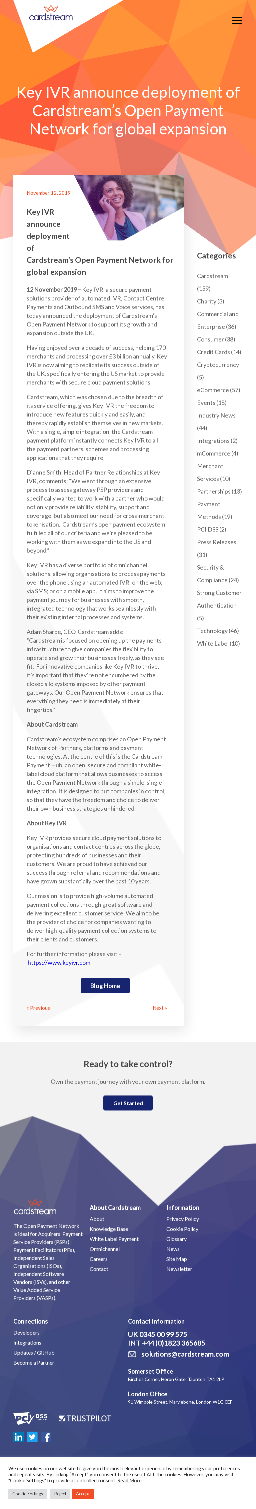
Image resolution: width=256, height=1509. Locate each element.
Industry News (216, 415)
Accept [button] (83, 1493)
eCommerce (213, 390)
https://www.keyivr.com (59, 962)
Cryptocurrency (218, 364)
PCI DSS (207, 529)
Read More (129, 1480)
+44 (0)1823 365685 (173, 1343)
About (97, 1219)
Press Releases (216, 542)
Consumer (210, 339)
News (173, 1249)
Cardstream (212, 275)
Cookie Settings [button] (27, 1493)
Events (206, 402)
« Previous (38, 1008)
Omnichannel (105, 1249)
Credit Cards (213, 351)
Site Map (176, 1259)
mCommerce (213, 453)
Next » (160, 1008)
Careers (99, 1259)
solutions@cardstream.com (185, 1354)
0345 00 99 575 (163, 1334)
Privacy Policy (182, 1219)
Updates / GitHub (34, 1352)
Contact (99, 1269)
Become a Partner (33, 1362)
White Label (213, 643)
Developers (26, 1332)
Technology (212, 630)
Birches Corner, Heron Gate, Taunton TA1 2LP (176, 1379)
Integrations (213, 440)
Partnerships (214, 491)
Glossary (176, 1239)
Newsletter (179, 1269)
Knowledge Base (109, 1229)
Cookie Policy (182, 1229)
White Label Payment (114, 1239)
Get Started (128, 1103)
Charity (206, 301)
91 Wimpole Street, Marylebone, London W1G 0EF (180, 1402)
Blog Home (105, 985)
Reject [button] (60, 1493)
